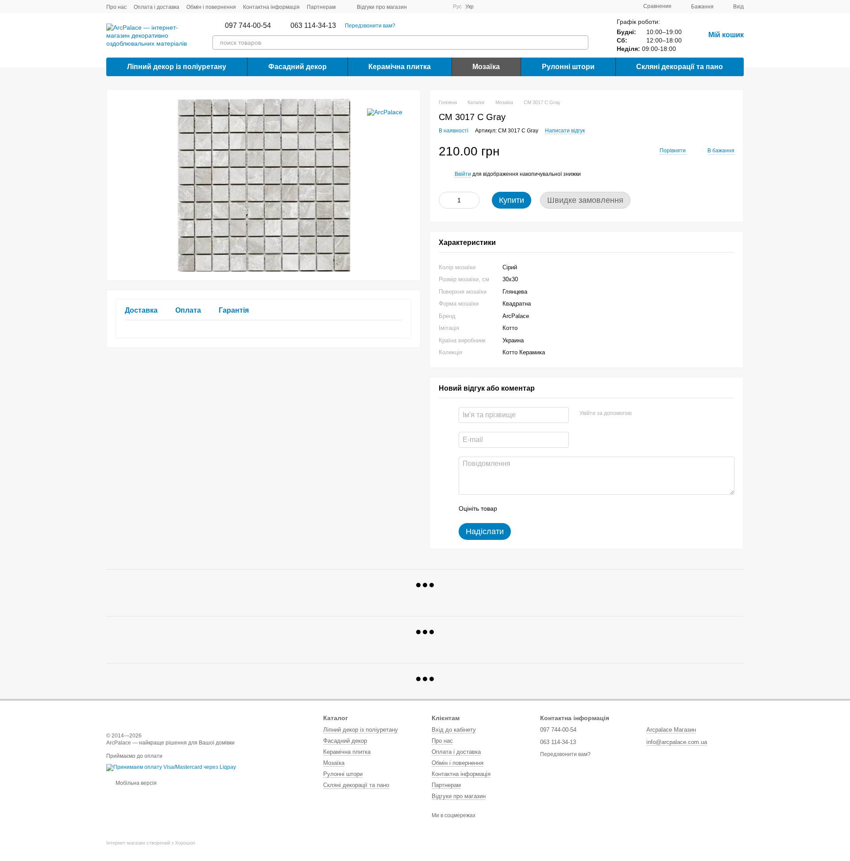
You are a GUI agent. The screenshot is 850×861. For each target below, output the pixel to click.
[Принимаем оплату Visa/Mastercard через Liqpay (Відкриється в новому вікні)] (171, 767)
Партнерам (321, 7)
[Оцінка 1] (512, 509)
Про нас (116, 7)
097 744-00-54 (248, 25)
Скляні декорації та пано (679, 66)
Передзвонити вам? (370, 26)
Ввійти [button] (463, 174)
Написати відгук (565, 131)
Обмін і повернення (211, 7)
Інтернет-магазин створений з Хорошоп (150, 842)
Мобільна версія (135, 783)
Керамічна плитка (399, 66)
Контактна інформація (271, 7)
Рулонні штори (568, 66)
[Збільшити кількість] (473, 200)
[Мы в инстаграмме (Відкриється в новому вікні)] (440, 6)
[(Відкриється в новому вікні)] (429, 6)
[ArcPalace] (385, 111)
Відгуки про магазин (382, 7)
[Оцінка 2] (526, 509)
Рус (457, 6)
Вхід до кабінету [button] (454, 729)
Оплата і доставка (156, 7)
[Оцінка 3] (540, 509)
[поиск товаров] (581, 42)
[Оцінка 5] (568, 509)
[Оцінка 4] (554, 509)
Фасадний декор (297, 66)
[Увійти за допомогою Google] (655, 413)
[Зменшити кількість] (445, 200)
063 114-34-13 (313, 25)
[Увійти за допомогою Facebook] (641, 413)
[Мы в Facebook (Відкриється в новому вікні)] (419, 6)
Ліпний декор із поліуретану (176, 66)
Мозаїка (486, 66)
